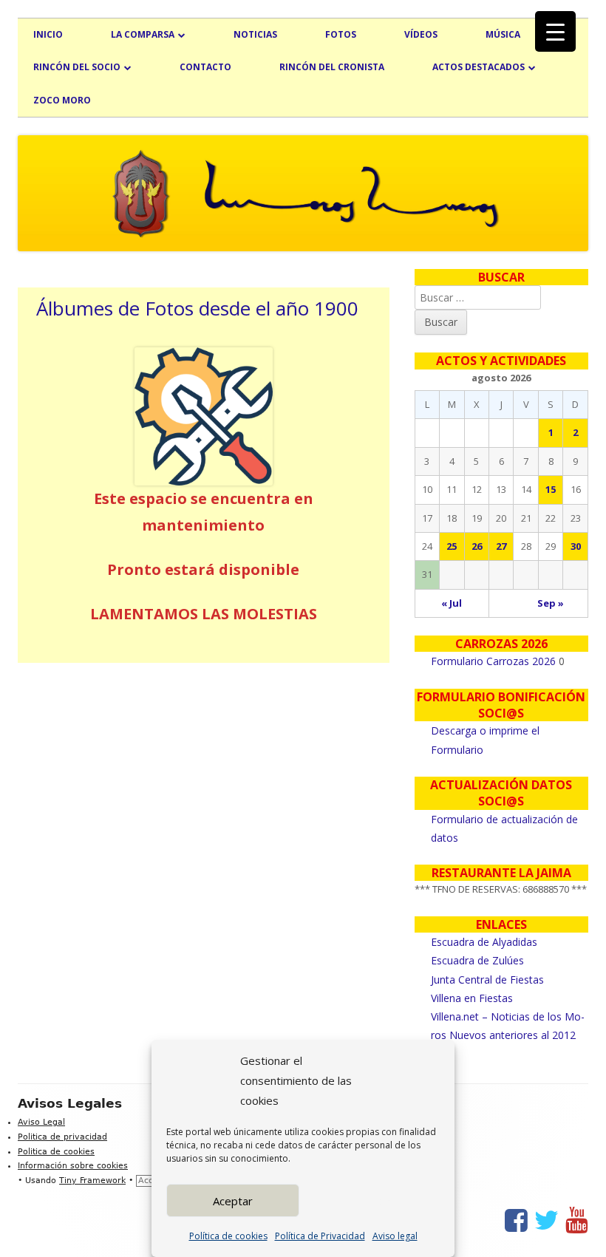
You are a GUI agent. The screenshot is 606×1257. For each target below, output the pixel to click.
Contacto (205, 67)
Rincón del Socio (76, 67)
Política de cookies (228, 1236)
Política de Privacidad (320, 1236)
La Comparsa (142, 34)
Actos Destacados (478, 67)
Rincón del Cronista (331, 67)
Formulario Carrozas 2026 (493, 661)
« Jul (451, 603)
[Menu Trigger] (555, 31)
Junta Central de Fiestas (487, 979)
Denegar (373, 1200)
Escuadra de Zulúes (477, 960)
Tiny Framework (92, 1180)
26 (476, 546)
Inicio (48, 34)
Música (503, 34)
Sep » (550, 603)
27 (501, 546)
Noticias (255, 34)
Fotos (340, 34)
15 (550, 489)
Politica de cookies (56, 1151)
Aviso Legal (41, 1122)
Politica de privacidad (62, 1137)
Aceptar (233, 1200)
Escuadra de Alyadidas (484, 942)
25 (451, 546)
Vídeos (421, 34)
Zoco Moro (62, 100)
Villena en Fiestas (472, 998)
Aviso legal (395, 1236)
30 (576, 546)
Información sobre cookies (73, 1166)
